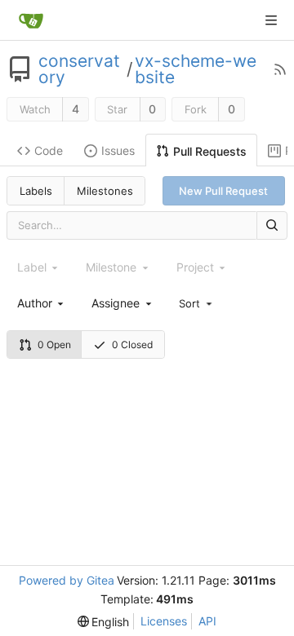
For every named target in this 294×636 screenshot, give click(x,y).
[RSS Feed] (280, 69)
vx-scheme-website (195, 69)
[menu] (197, 302)
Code (48, 150)
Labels (36, 190)
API (207, 621)
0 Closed (132, 344)
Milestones (105, 190)
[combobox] (42, 303)
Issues (118, 150)
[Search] (271, 225)
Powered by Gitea (66, 580)
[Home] (31, 20)
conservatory (79, 69)
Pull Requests (210, 151)
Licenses (163, 621)
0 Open (54, 344)
